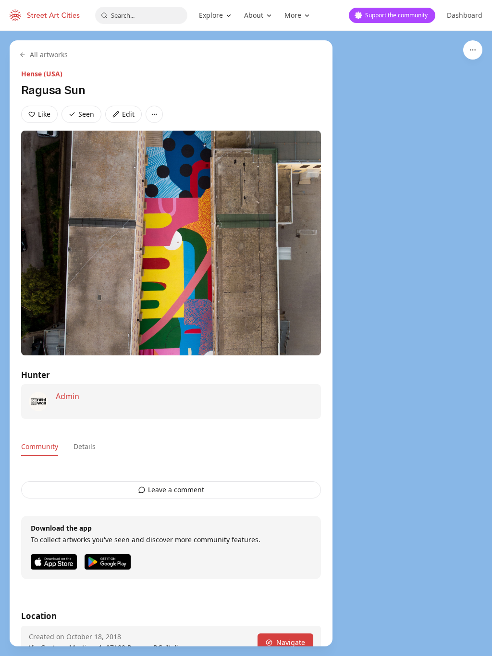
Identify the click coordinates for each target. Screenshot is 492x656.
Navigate (290, 642)
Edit (128, 114)
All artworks (49, 54)
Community (39, 446)
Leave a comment (176, 489)
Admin (67, 396)
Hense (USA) (41, 73)
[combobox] (141, 15)
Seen (86, 114)
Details (85, 446)
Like (44, 114)
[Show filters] (472, 50)
